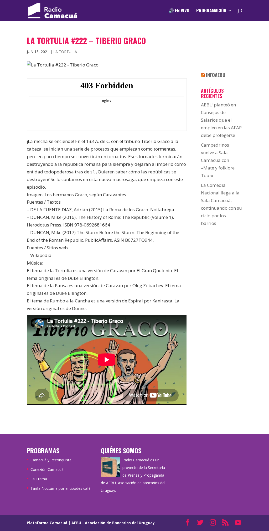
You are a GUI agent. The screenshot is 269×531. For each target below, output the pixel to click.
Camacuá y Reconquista (50, 459)
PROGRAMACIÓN (211, 11)
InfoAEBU (215, 74)
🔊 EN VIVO (178, 11)
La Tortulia (65, 51)
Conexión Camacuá (47, 469)
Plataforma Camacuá (47, 522)
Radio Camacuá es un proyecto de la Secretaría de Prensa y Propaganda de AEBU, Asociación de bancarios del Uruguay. (133, 475)
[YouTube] (238, 523)
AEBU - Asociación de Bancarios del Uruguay (113, 522)
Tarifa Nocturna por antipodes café (60, 488)
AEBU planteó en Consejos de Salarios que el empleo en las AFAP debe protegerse (221, 120)
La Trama (38, 478)
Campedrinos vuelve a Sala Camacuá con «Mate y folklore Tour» (218, 160)
